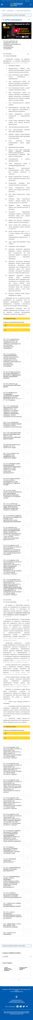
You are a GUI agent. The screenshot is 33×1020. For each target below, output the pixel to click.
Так (6, 325)
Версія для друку (11, 318)
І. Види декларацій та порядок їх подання (23, 968)
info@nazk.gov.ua (18, 991)
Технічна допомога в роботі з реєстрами (14, 945)
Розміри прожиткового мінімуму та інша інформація (8, 969)
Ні (5, 330)
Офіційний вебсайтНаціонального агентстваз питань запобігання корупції (16, 1001)
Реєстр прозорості (20, 0)
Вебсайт (3, 0)
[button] (18, 980)
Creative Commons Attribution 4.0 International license (16, 1012)
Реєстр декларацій (10, 0)
